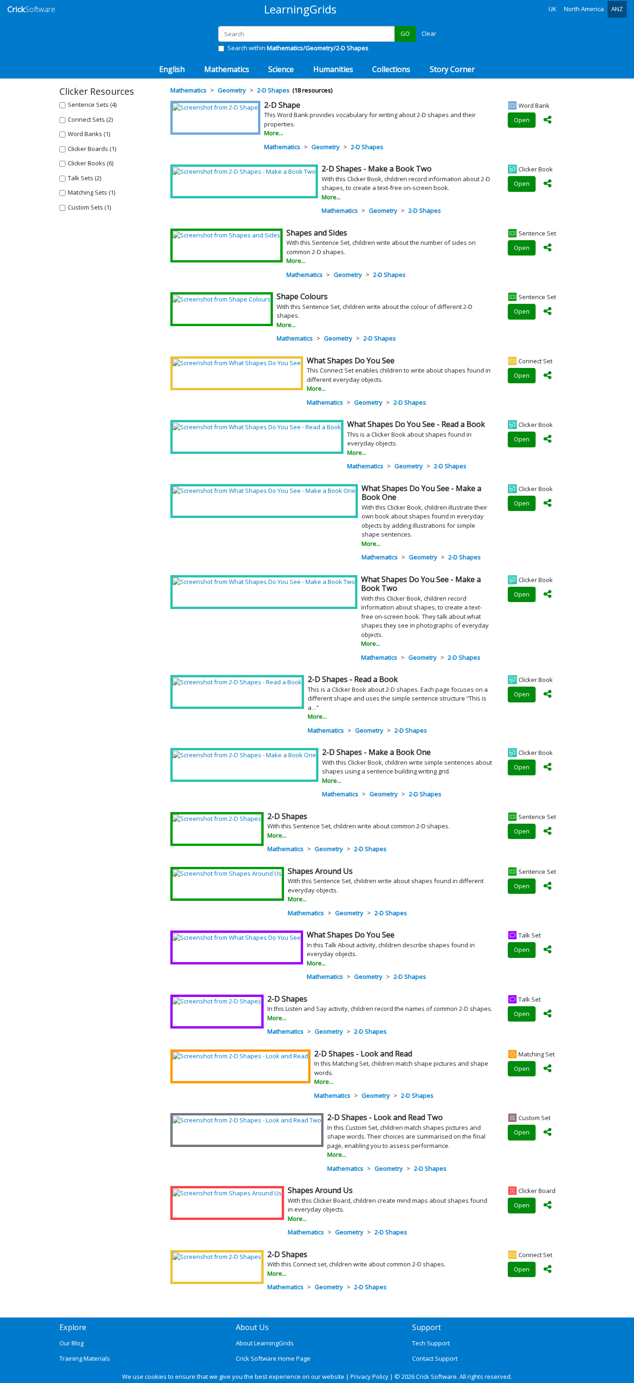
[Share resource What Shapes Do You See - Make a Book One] (547, 503)
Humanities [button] (333, 69)
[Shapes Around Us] (227, 873)
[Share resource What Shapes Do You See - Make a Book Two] (547, 594)
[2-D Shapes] (217, 818)
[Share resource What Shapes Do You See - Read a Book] (547, 439)
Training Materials (84, 1358)
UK (552, 9)
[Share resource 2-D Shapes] (547, 831)
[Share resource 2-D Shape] (547, 120)
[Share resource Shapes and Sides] (547, 248)
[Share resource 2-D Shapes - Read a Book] (547, 694)
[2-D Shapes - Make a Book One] (244, 754)
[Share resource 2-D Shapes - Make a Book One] (547, 767)
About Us (252, 1327)
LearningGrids (300, 9)
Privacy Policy (369, 1376)
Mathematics (282, 147)
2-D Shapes (367, 147)
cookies (156, 1376)
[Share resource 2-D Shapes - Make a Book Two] (547, 184)
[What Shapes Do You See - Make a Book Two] (264, 581)
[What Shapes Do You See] (237, 363)
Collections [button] (391, 69)
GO (405, 33)
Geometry (325, 147)
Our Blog (71, 1343)
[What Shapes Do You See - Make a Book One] (264, 490)
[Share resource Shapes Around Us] (547, 886)
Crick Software (436, 1376)
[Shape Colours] (222, 299)
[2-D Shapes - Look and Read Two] (247, 1119)
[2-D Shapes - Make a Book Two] (244, 171)
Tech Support (431, 1343)
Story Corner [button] (452, 69)
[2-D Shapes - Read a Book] (237, 681)
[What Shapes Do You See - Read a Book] (257, 426)
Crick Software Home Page (273, 1358)
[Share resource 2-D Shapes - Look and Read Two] (547, 1132)
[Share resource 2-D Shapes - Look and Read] (547, 1069)
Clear (428, 33)
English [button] (172, 69)
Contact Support (435, 1358)
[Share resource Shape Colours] (547, 311)
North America (584, 9)
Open (522, 120)
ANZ (617, 9)
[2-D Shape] (215, 107)
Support (426, 1327)
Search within (298, 48)
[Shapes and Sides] (226, 235)
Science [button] (281, 69)
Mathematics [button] (226, 69)
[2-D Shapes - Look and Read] (240, 1056)
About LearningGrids (265, 1343)
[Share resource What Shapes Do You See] (547, 375)
